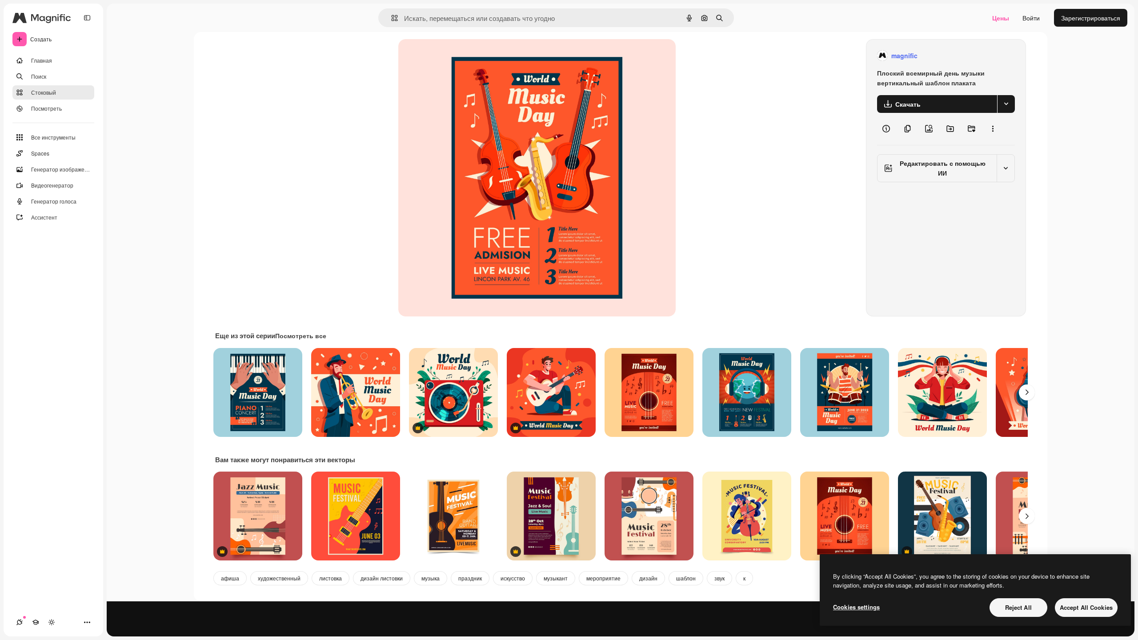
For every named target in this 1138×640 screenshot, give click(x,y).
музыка (430, 578)
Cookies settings (856, 607)
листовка (330, 578)
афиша (230, 578)
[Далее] (1027, 392)
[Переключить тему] (51, 622)
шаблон (686, 578)
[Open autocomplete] (391, 18)
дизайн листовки (382, 578)
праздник (470, 578)
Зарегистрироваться (1090, 17)
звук (719, 578)
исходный (458, 55)
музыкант (556, 578)
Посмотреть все (300, 335)
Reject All (1018, 607)
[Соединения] (19, 622)
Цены (1000, 17)
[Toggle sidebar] (87, 18)
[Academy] (35, 622)
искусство (513, 578)
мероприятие (603, 578)
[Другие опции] (993, 129)
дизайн (648, 578)
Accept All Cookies (1086, 607)
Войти (1031, 17)
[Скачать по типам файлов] (1006, 104)
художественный (279, 578)
